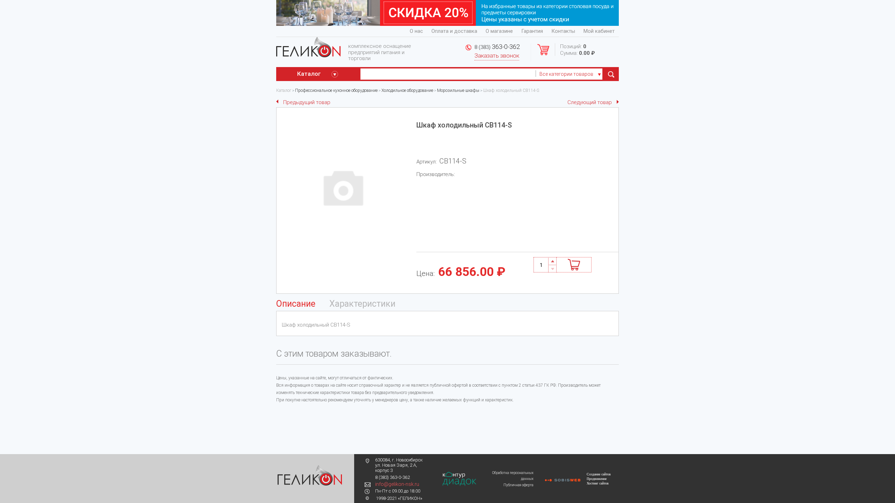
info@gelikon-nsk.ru (397, 484)
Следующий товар (589, 102)
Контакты (563, 31)
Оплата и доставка (454, 31)
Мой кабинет (599, 31)
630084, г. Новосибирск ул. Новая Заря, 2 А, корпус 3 (399, 465)
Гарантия (532, 31)
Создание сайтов (599, 474)
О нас (416, 31)
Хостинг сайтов (598, 483)
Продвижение (597, 479)
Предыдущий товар (306, 102)
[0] (611, 74)
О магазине (499, 31)
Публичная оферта (518, 485)
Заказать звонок (496, 55)
